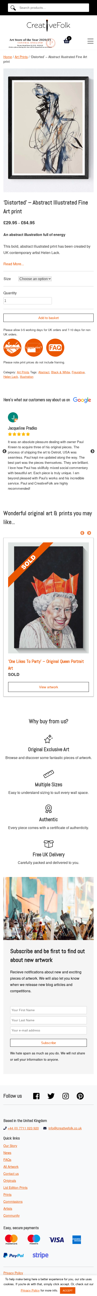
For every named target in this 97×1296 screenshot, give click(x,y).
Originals (9, 1180)
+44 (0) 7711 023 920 (23, 1128)
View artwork (48, 686)
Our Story (10, 1145)
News (7, 1152)
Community (11, 1215)
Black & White (60, 372)
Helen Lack (10, 376)
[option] (48, 451)
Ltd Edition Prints (15, 1187)
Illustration (26, 376)
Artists (7, 1208)
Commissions (13, 1201)
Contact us (11, 1173)
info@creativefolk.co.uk (65, 1128)
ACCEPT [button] (68, 1290)
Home (7, 56)
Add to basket (48, 318)
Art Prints (21, 56)
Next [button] (92, 451)
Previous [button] (4, 451)
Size (7, 278)
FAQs (7, 1159)
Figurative (78, 372)
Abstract (43, 372)
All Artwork (10, 1166)
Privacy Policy (13, 1273)
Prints (7, 1194)
